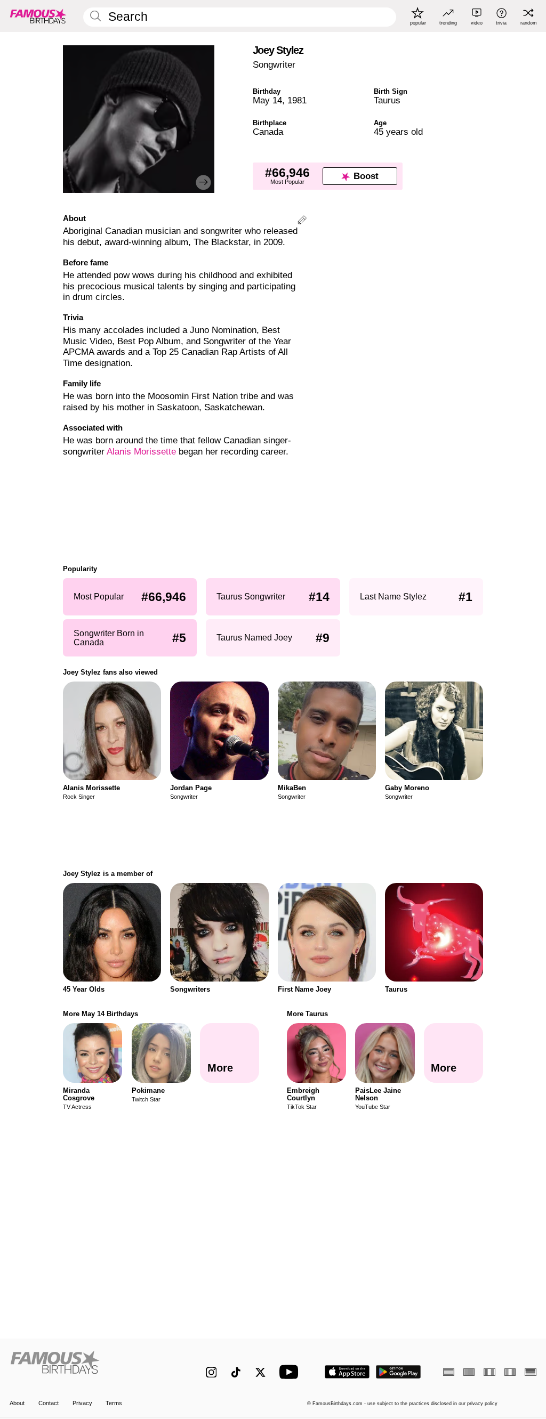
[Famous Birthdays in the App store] (347, 1372)
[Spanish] (448, 1372)
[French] (489, 1372)
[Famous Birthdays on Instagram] (211, 1372)
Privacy (82, 1403)
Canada (268, 132)
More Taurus (307, 1014)
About (17, 1403)
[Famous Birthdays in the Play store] (398, 1372)
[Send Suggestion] (302, 221)
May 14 (267, 100)
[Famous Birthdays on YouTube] (291, 1372)
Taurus (387, 100)
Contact (48, 1403)
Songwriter (274, 65)
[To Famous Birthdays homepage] (38, 16)
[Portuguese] (469, 1372)
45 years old (398, 132)
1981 (297, 100)
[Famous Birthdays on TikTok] (236, 1372)
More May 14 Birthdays (100, 1014)
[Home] (92, 1366)
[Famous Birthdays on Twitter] (260, 1372)
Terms (114, 1403)
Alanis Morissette (141, 452)
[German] (530, 1372)
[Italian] (510, 1372)
